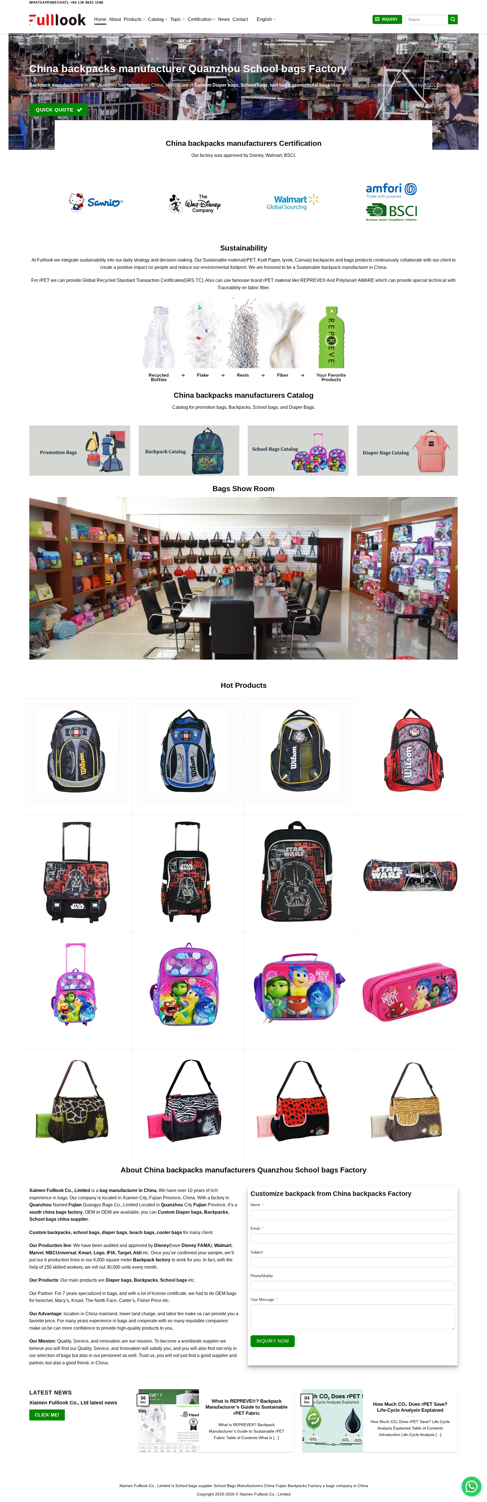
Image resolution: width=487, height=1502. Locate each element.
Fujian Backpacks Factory (299, 1485)
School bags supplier (193, 1485)
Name (255, 1205)
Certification (200, 19)
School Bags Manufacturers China (244, 1485)
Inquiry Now (272, 1341)
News (224, 19)
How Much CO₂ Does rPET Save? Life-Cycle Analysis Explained (410, 1407)
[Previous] (137, 1424)
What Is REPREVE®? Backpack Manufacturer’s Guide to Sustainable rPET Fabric (246, 1407)
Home (100, 19)
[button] (387, 19)
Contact (240, 19)
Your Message (262, 1299)
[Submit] (453, 19)
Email (255, 1228)
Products (132, 19)
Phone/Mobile (262, 1276)
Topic (175, 19)
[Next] (459, 1424)
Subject (257, 1252)
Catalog (156, 19)
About (115, 19)
